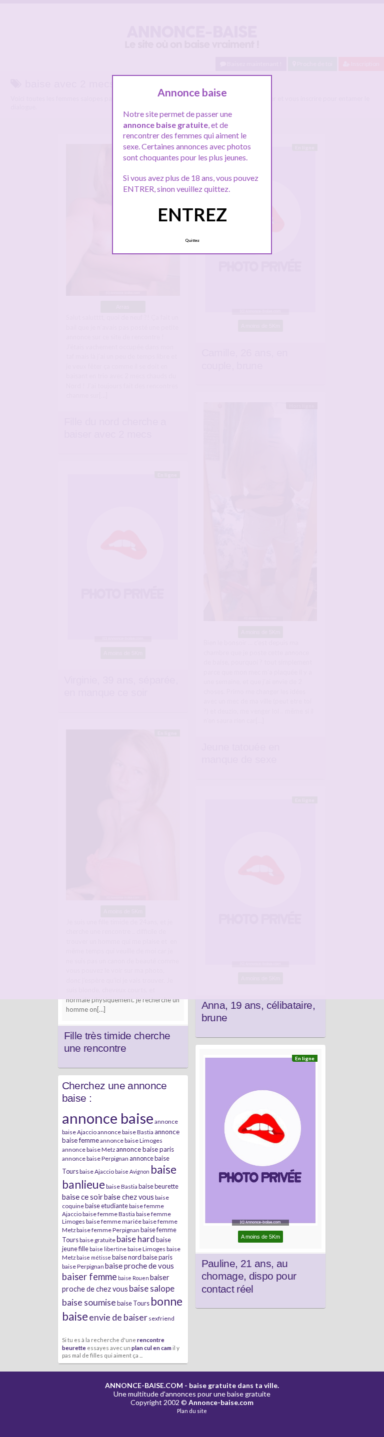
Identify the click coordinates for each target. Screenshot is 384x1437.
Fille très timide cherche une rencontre (117, 1042)
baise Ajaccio (97, 1171)
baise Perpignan (83, 1266)
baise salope (151, 1288)
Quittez (192, 240)
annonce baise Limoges (131, 1140)
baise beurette (158, 1186)
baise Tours (133, 1303)
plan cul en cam (152, 1347)
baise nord (127, 1257)
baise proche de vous (139, 1265)
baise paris (157, 1257)
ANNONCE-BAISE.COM (144, 1385)
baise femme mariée (114, 1221)
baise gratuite (98, 1240)
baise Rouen (133, 1278)
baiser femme (89, 1276)
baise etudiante (106, 1206)
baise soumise (89, 1302)
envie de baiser (118, 1317)
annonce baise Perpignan (95, 1158)
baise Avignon (132, 1171)
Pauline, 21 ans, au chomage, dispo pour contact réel (249, 1276)
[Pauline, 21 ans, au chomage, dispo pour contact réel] (261, 1143)
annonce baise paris (145, 1149)
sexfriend (161, 1318)
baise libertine (108, 1249)
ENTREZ (192, 214)
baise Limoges (147, 1249)
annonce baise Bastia (126, 1132)
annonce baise (108, 1118)
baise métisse (93, 1257)
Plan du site (192, 1411)
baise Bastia (122, 1186)
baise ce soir (82, 1196)
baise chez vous (129, 1197)
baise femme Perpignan (108, 1230)
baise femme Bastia (108, 1214)
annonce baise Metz (88, 1149)
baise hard (135, 1239)
